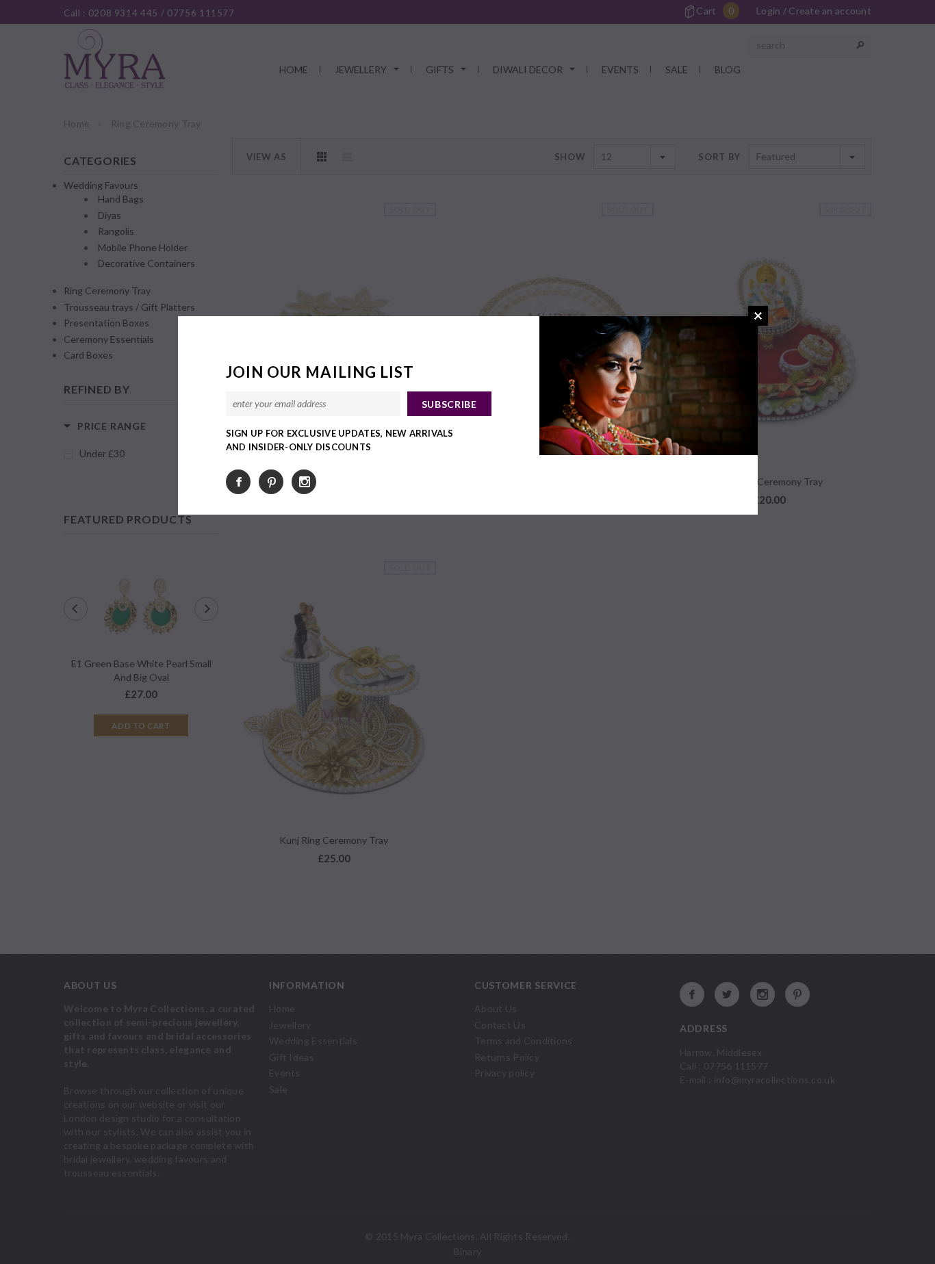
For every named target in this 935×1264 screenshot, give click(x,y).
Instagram (304, 481)
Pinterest (271, 481)
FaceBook (238, 481)
